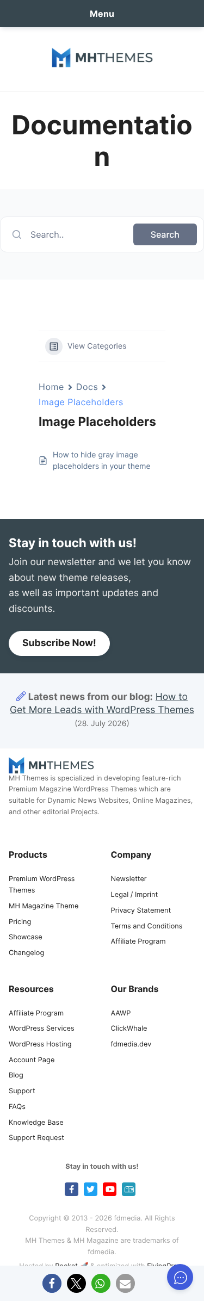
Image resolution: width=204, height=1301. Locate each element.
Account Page (31, 1060)
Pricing (20, 922)
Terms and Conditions (147, 926)
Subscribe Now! (59, 643)
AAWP (121, 1013)
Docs (87, 386)
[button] (51, 1283)
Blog (16, 1075)
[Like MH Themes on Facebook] (71, 1189)
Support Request (36, 1138)
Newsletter (129, 879)
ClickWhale (129, 1029)
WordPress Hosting (40, 1044)
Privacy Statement (141, 911)
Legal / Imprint (134, 895)
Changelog (26, 953)
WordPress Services (42, 1029)
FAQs (17, 1107)
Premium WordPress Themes (42, 885)
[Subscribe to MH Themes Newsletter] (128, 1189)
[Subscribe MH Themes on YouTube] (109, 1189)
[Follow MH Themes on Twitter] (90, 1189)
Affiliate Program (138, 942)
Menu (102, 13)
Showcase (25, 937)
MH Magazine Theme (43, 906)
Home (51, 386)
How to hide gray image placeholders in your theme (102, 460)
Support (22, 1091)
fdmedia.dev (131, 1044)
